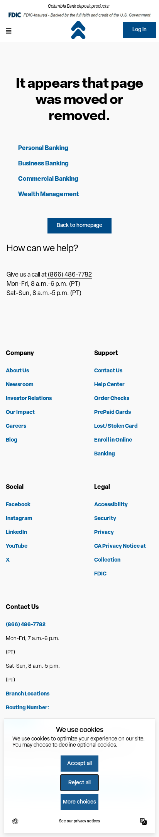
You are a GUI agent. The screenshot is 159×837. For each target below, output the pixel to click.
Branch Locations (27, 694)
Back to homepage (79, 225)
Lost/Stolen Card (116, 426)
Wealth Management (48, 195)
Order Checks (111, 399)
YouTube (16, 546)
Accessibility (111, 505)
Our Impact (20, 412)
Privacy (104, 532)
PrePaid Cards (112, 412)
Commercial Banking (48, 179)
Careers (16, 426)
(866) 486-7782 (69, 275)
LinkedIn (16, 532)
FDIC (100, 574)
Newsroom (20, 385)
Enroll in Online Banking (113, 447)
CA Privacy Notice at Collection (120, 553)
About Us (17, 371)
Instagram (19, 519)
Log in (139, 30)
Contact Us (108, 371)
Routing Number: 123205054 (27, 715)
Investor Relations (29, 399)
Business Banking (43, 164)
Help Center (109, 385)
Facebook (18, 505)
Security (105, 519)
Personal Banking (43, 148)
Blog (11, 440)
